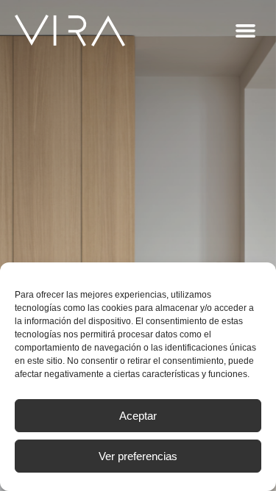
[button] (246, 31)
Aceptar (138, 415)
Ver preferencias (138, 456)
